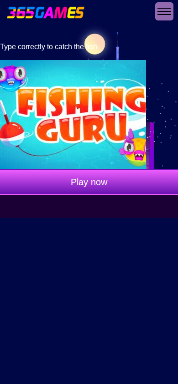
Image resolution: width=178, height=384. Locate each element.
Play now (89, 182)
